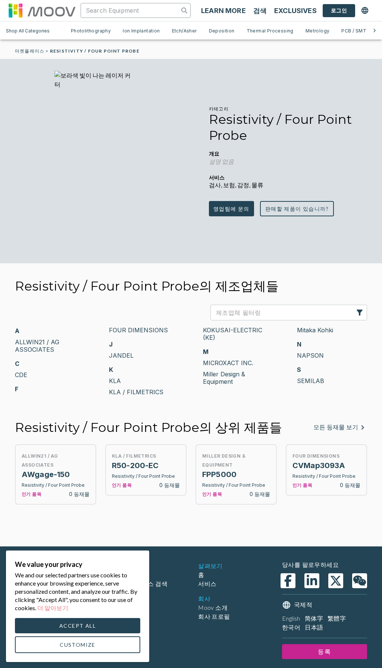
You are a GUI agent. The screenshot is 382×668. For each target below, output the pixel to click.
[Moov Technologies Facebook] (288, 580)
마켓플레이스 (29, 51)
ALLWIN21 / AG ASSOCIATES (37, 345)
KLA (115, 381)
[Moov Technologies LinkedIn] (311, 580)
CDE (21, 375)
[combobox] (130, 10)
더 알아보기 (52, 607)
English (291, 618)
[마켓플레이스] (42, 10)
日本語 (314, 627)
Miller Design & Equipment (224, 377)
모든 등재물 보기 (335, 427)
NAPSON (310, 355)
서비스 (207, 583)
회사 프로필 (214, 616)
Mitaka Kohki (315, 330)
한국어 (291, 627)
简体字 (314, 618)
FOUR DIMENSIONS (138, 330)
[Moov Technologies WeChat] (359, 580)
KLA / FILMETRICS (136, 392)
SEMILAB (310, 381)
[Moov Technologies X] (335, 580)
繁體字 (337, 618)
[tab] (91, 31)
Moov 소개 (213, 607)
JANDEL (121, 355)
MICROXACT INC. (228, 363)
